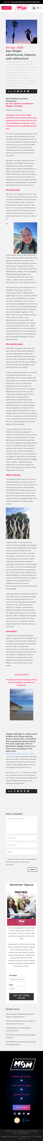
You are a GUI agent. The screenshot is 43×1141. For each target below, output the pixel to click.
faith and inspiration (13, 67)
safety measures (18, 81)
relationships (23, 78)
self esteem (30, 81)
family (24, 67)
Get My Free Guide (21, 996)
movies (27, 73)
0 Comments (22, 86)
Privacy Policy (37, 1136)
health (8, 70)
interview (25, 70)
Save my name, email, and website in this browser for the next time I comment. (21, 862)
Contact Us (21, 1138)
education (29, 64)
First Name (13, 975)
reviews (9, 81)
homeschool (16, 70)
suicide (19, 84)
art (28, 62)
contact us (18, 772)
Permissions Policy (25, 1136)
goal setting (32, 67)
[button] (34, 8)
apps (24, 62)
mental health (17, 73)
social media (11, 84)
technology (26, 84)
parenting (18, 75)
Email (11, 985)
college (22, 64)
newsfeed (9, 75)
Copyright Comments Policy (9, 1136)
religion (32, 78)
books (16, 64)
